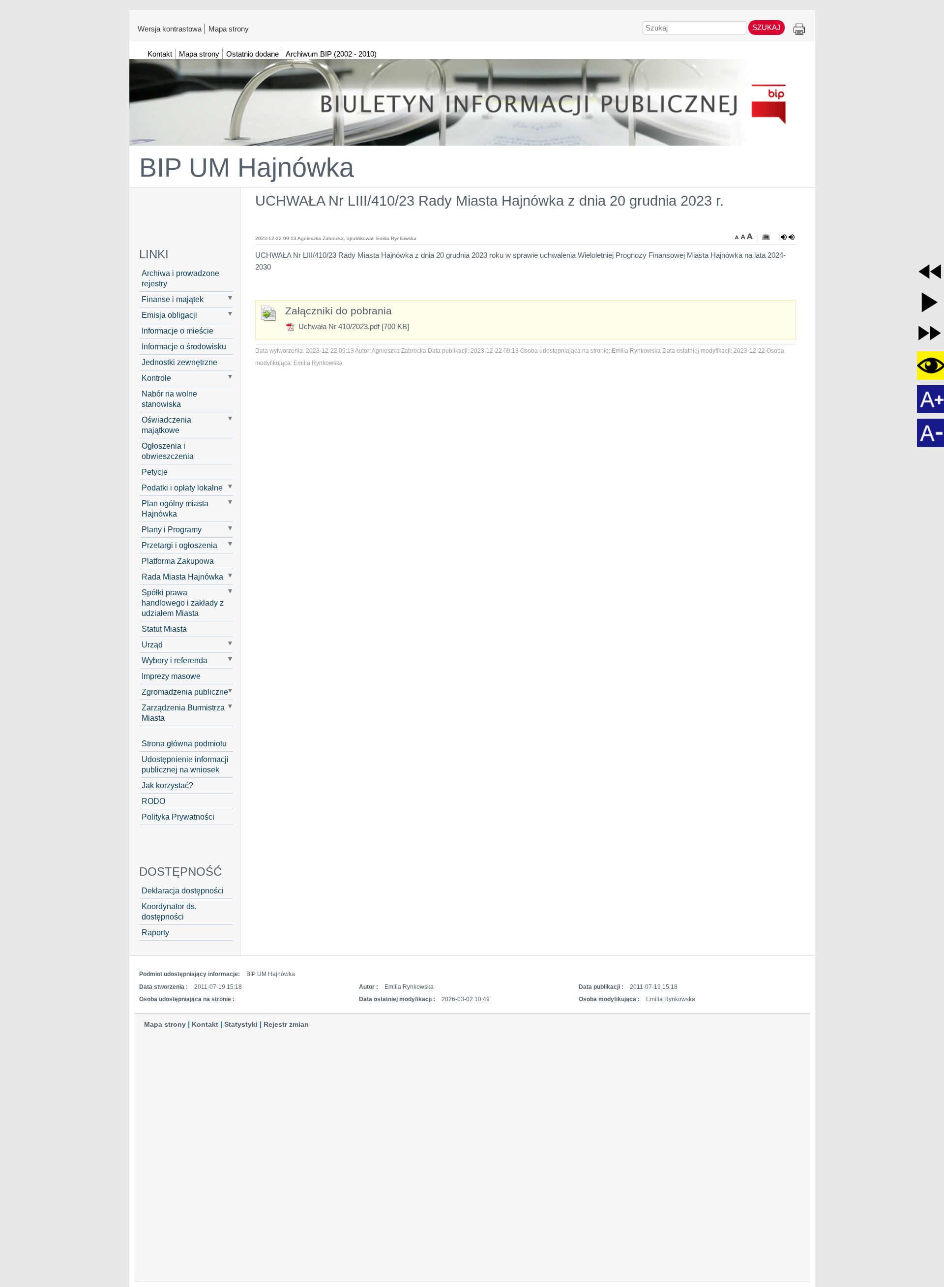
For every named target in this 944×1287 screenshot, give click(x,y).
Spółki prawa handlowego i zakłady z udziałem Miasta (183, 602)
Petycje (155, 471)
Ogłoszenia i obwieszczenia (168, 450)
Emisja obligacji (169, 314)
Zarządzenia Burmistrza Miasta (183, 712)
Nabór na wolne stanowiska (169, 398)
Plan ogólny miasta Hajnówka (175, 508)
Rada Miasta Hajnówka (182, 576)
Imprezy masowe (171, 676)
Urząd (152, 644)
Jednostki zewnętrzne (179, 362)
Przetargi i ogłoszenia (179, 545)
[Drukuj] (766, 237)
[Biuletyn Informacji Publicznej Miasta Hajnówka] (472, 98)
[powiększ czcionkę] (750, 236)
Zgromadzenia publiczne (185, 691)
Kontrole (156, 377)
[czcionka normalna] (744, 236)
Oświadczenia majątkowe (166, 424)
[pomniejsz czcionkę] (738, 236)
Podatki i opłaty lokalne (182, 487)
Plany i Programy (172, 529)
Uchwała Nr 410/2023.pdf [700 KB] (352, 326)
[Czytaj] (787, 237)
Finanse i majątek (173, 299)
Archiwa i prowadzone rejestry (180, 278)
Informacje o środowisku (184, 346)
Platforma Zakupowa (178, 560)
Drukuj (799, 29)
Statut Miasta (164, 628)
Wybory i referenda (174, 660)
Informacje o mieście (177, 330)
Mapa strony (228, 28)
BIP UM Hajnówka (246, 167)
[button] (929, 271)
